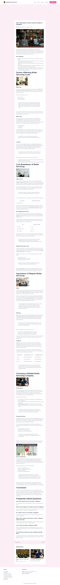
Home (35, 2)
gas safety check (30, 298)
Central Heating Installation (8, 577)
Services (42, 2)
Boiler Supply (6, 578)
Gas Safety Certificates (7, 573)
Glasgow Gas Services (11, 2)
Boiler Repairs (18, 561)
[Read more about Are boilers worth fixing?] (37, 553)
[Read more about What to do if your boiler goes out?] (22, 553)
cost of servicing (37, 118)
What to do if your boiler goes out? (22, 560)
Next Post (43, 542)
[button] (53, 2)
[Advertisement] (30, 11)
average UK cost (22, 268)
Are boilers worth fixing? (36, 559)
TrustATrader (34, 483)
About (38, 2)
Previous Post (17, 542)
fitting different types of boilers (34, 206)
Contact (46, 2)
